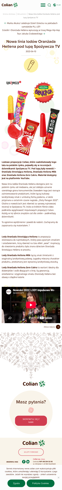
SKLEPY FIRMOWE (31, 452)
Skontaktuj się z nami (31, 421)
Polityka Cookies (40, 483)
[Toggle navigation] (43, 4)
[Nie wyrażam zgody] (58, 477)
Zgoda (16, 483)
